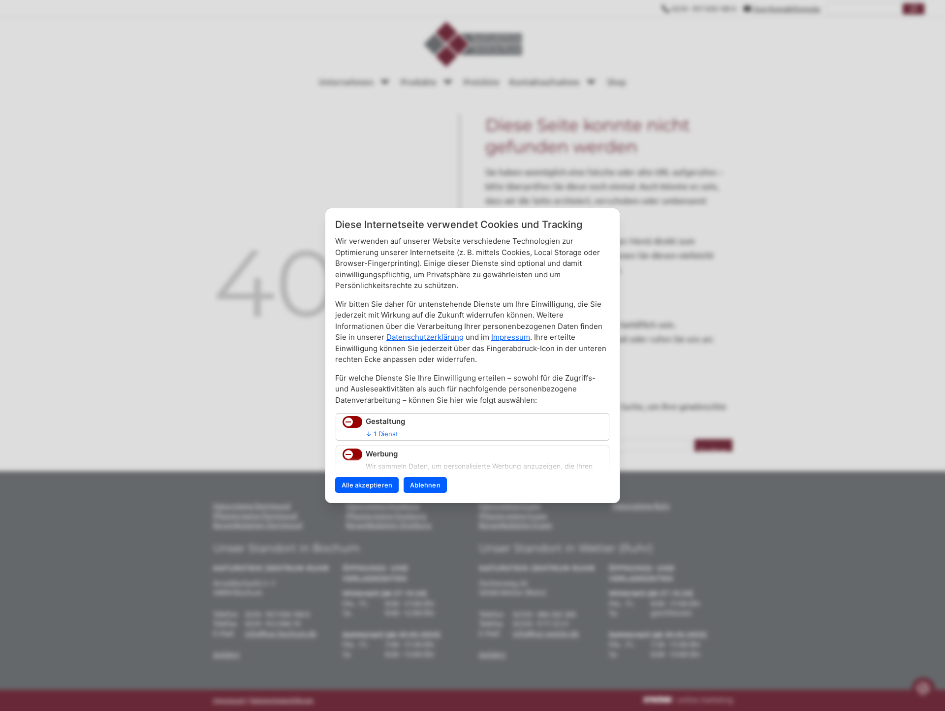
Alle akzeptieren (367, 485)
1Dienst (382, 434)
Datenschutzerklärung (425, 337)
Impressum (510, 337)
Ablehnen (425, 485)
